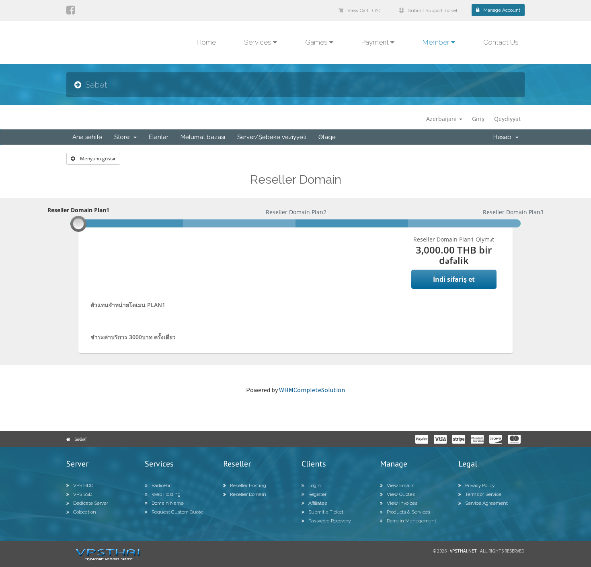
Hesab (504, 137)
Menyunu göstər (97, 158)
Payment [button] (375, 42)
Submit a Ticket (325, 512)
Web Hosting (166, 494)
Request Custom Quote (177, 512)
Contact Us (501, 42)
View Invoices (402, 503)
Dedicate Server (90, 503)
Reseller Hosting (248, 485)
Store (123, 137)
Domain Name (168, 503)
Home (206, 42)
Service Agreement (486, 503)
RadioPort (162, 485)
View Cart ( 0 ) (363, 10)
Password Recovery (329, 521)
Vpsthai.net (463, 551)
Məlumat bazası (203, 137)
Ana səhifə (87, 137)
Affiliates (317, 503)
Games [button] (317, 42)
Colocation (84, 512)
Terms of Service (483, 494)
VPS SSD (82, 494)
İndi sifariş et (454, 279)
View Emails (400, 485)
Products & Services (408, 512)
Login (314, 485)
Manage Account (501, 10)
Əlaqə (327, 137)
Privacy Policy (480, 485)
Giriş (478, 119)
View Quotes (401, 494)
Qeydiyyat (507, 119)
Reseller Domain (248, 494)
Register (317, 494)
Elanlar (158, 137)
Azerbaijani (442, 119)
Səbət (80, 439)
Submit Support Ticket (433, 10)
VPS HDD (83, 485)
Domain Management (411, 521)
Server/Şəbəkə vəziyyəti (271, 137)
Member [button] (437, 42)
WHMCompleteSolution (312, 390)
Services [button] (258, 42)
